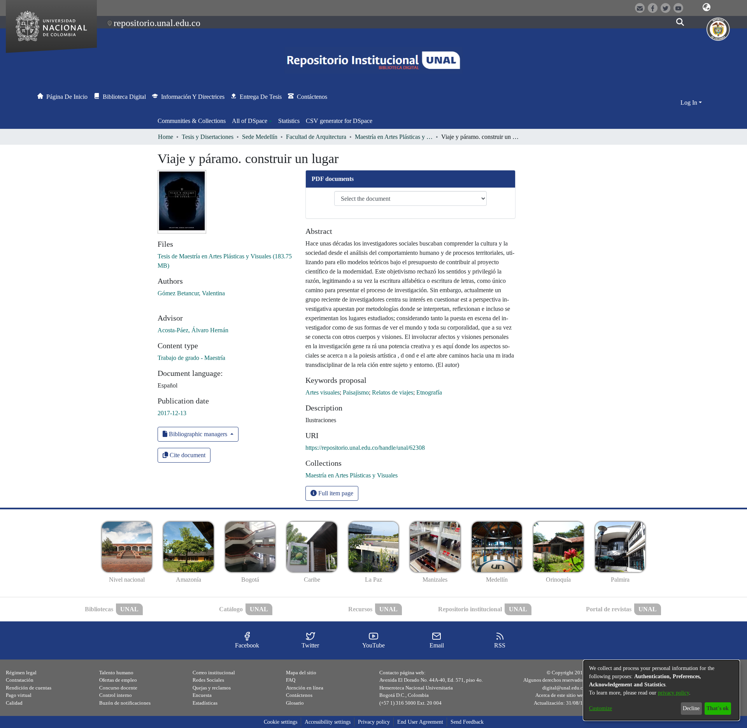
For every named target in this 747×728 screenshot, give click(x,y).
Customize (600, 708)
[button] (706, 7)
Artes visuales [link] (322, 392)
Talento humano (116, 672)
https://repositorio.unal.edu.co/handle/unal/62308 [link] (365, 447)
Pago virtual (19, 695)
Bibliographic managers (198, 434)
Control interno (115, 695)
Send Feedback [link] (467, 722)
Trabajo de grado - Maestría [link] (191, 357)
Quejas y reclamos (212, 688)
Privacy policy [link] (374, 722)
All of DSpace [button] (249, 121)
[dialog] (661, 690)
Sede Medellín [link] (259, 136)
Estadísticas (205, 703)
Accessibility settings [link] (328, 722)
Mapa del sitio (301, 672)
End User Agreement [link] (420, 722)
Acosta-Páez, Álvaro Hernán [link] (193, 330)
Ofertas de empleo (118, 680)
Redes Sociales (208, 680)
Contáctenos (299, 695)
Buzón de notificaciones (125, 703)
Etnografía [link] (429, 392)
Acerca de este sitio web (560, 695)
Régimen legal (21, 672)
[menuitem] (252, 121)
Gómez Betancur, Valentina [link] (191, 293)
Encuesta (202, 695)
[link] (351, 475)
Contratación (19, 680)
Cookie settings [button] (280, 722)
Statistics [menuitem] (289, 121)
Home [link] (165, 136)
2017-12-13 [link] (172, 413)
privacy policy (673, 693)
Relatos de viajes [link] (392, 392)
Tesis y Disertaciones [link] (207, 136)
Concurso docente (118, 688)
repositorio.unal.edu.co (157, 23)
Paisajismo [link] (356, 392)
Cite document (186, 455)
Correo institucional (214, 672)
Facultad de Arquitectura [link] (316, 136)
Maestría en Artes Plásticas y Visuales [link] (394, 136)
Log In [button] (689, 102)
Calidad (14, 703)
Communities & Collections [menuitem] (192, 121)
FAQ (290, 680)
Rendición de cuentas (28, 688)
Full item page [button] (335, 493)
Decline (691, 708)
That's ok (718, 708)
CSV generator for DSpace (339, 121)
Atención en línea (304, 688)
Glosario (295, 703)
